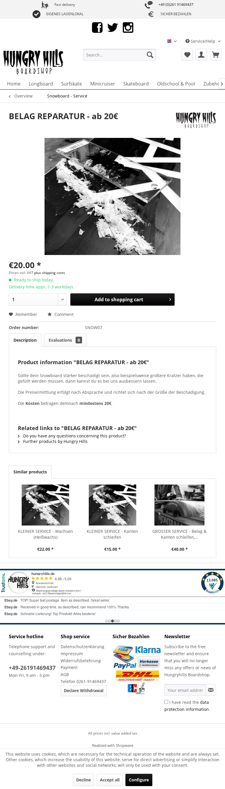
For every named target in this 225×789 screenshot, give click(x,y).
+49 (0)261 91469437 (175, 4)
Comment (63, 314)
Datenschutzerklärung (82, 646)
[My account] (201, 55)
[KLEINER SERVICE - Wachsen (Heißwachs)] (45, 505)
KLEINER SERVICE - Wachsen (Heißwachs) (45, 534)
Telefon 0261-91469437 (83, 681)
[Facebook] (97, 27)
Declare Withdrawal (83, 690)
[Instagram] (128, 27)
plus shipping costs (49, 272)
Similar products (30, 472)
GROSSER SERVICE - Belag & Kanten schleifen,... (179, 534)
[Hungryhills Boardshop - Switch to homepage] (33, 62)
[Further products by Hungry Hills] (195, 122)
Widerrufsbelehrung (81, 660)
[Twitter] (112, 27)
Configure (139, 780)
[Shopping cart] (215, 55)
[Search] (150, 55)
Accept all (110, 780)
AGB (65, 674)
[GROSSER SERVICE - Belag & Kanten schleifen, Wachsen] (179, 505)
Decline (83, 780)
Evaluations (64, 340)
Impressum (72, 653)
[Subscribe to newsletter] (211, 690)
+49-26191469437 (32, 668)
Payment (69, 667)
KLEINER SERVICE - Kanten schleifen (112, 534)
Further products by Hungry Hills (55, 441)
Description (25, 340)
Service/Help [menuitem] (203, 41)
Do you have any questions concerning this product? (74, 436)
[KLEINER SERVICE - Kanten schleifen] (112, 505)
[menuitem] (119, 55)
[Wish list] (187, 55)
